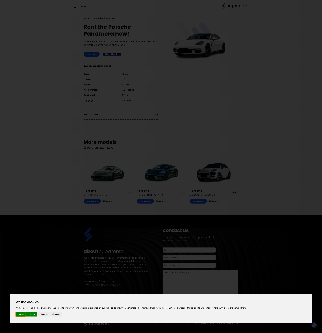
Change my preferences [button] (50, 314)
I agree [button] (21, 314)
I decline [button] (31, 314)
